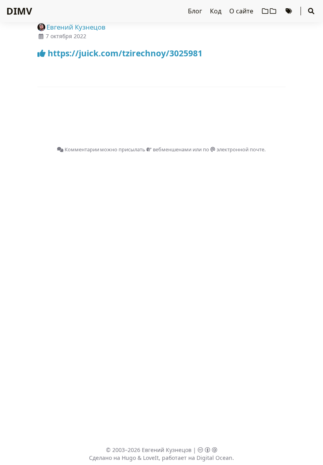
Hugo (129, 457)
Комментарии (81, 149)
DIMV (19, 10)
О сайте (242, 11)
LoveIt (151, 457)
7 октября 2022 (66, 36)
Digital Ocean (214, 457)
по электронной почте (233, 149)
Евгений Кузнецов (166, 450)
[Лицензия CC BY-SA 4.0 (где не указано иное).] (207, 450)
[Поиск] (311, 11)
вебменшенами (171, 149)
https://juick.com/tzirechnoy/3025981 (124, 53)
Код (216, 11)
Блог (196, 11)
